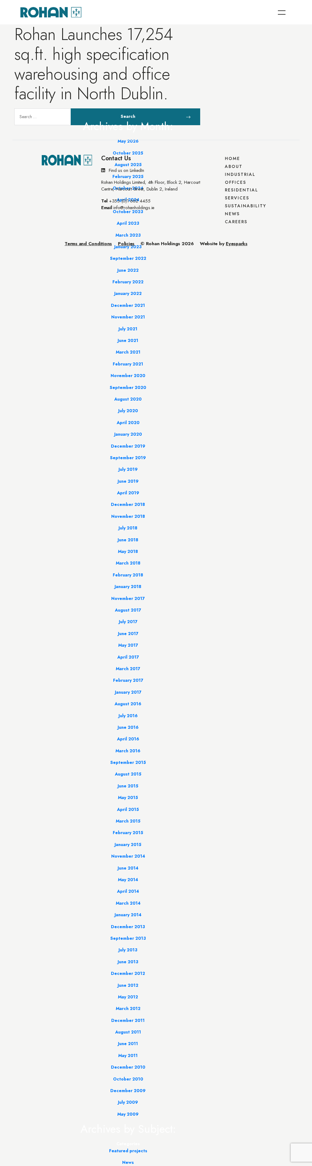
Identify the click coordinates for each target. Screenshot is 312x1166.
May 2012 (128, 997)
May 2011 (128, 1055)
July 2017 (128, 622)
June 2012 (128, 985)
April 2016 (128, 739)
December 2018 (128, 504)
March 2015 (128, 821)
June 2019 (128, 481)
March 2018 (128, 563)
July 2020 (128, 411)
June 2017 (128, 633)
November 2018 (128, 516)
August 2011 (128, 1032)
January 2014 (128, 915)
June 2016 (128, 727)
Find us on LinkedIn (126, 170)
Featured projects (128, 1151)
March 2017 (128, 669)
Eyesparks (236, 243)
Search (128, 119)
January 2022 (128, 293)
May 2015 (128, 797)
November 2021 (128, 317)
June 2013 (128, 962)
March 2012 (128, 1008)
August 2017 (128, 610)
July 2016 (128, 716)
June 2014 (128, 868)
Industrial (240, 174)
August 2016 (128, 704)
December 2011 (128, 1020)
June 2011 (128, 1044)
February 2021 (128, 364)
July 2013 (128, 950)
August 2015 (128, 774)
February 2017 (128, 680)
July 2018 (128, 528)
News (128, 1162)
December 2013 (128, 927)
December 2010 (128, 1067)
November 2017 (128, 598)
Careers (236, 222)
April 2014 (128, 891)
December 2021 (128, 305)
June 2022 (128, 270)
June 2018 (128, 540)
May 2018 (128, 551)
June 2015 (128, 786)
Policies (126, 243)
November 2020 (128, 375)
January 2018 (128, 586)
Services (237, 198)
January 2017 (128, 692)
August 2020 (128, 399)
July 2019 (128, 469)
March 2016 (127, 751)
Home (232, 158)
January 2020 (128, 434)
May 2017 (128, 645)
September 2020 (128, 387)
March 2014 (128, 903)
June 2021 (128, 340)
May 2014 (128, 880)
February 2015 (128, 833)
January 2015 (128, 844)
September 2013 (128, 938)
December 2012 (128, 973)
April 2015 (128, 809)
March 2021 (128, 352)
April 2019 (128, 493)
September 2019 (128, 458)
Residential (241, 190)
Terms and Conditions (88, 243)
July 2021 (128, 329)
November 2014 (128, 856)
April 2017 (128, 657)
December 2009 (128, 1091)
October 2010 (128, 1079)
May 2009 (128, 1114)
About (234, 166)
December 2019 (128, 446)
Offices (235, 182)
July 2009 (128, 1102)
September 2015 (128, 762)
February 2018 (128, 575)
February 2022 (128, 282)
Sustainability (245, 206)
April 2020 (128, 423)
